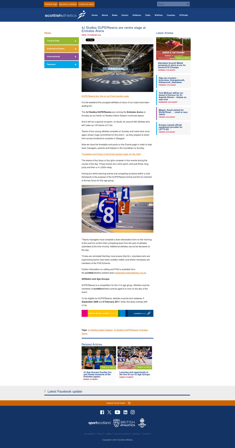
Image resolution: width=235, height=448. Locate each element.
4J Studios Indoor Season (100, 329)
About (105, 15)
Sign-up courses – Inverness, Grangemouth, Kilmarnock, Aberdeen (172, 80)
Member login (51, 4)
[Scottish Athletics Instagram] (133, 412)
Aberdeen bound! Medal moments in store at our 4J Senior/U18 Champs (171, 65)
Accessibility (89, 434)
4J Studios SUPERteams (126, 329)
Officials (183, 15)
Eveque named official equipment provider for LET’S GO (170, 127)
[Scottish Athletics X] (109, 412)
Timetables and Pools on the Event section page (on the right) (111, 154)
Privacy (100, 434)
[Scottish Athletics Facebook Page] (102, 412)
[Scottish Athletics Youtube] (118, 412)
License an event (86, 4)
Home (95, 15)
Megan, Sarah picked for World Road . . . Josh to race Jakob (173, 112)
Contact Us (146, 434)
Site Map (136, 434)
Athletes (136, 15)
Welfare (159, 15)
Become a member (68, 4)
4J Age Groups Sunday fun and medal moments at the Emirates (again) (98, 374)
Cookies (108, 434)
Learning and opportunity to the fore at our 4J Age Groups (134, 373)
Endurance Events (55, 48)
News (115, 15)
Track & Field (53, 41)
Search (187, 4)
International (53, 56)
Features (51, 64)
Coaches (171, 15)
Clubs (148, 15)
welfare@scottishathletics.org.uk (130, 272)
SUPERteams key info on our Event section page (105, 96)
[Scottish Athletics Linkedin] (125, 412)
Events (125, 15)
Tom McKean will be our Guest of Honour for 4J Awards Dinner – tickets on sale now (172, 96)
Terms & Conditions (122, 434)
